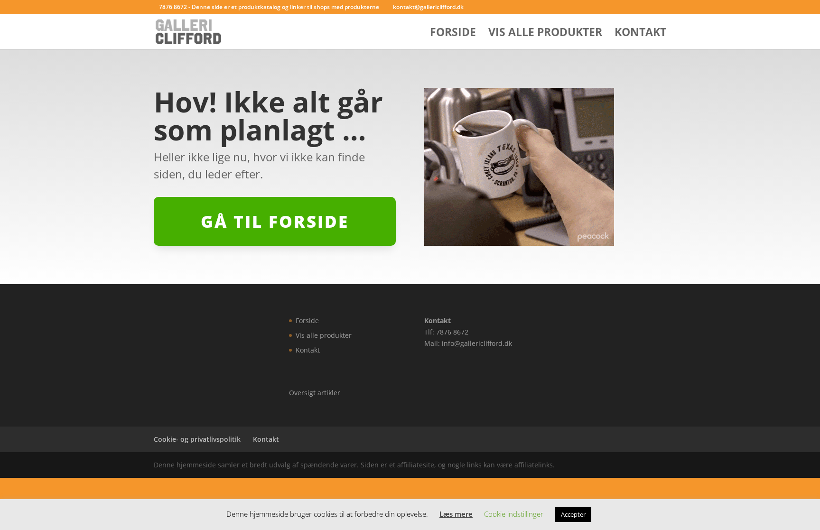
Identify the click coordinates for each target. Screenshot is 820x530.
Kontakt (640, 33)
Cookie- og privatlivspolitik (197, 439)
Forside (453, 33)
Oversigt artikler (314, 392)
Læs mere (456, 514)
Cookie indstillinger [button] (513, 514)
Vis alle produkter (545, 33)
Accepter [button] (573, 514)
